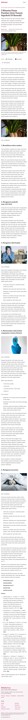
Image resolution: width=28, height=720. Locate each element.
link (21, 608)
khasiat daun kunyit (8, 585)
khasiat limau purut (8, 580)
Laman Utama (4, 7)
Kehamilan (17, 705)
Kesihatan (3, 707)
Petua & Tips (11, 7)
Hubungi (8, 695)
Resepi (2, 703)
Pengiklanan (13, 695)
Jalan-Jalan (17, 708)
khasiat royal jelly (7, 590)
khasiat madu (6, 587)
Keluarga (17, 703)
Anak (2, 705)
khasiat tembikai (7, 583)
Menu (24, 2)
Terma (2, 697)
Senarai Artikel (20, 695)
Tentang (3, 695)
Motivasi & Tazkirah (5, 708)
